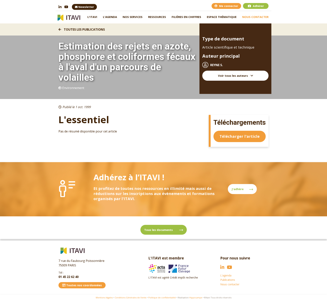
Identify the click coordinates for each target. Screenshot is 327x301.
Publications (227, 280)
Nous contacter (255, 17)
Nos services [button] (132, 17)
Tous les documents (159, 230)
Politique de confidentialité (162, 297)
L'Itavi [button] (92, 17)
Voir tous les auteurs (233, 75)
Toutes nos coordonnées (83, 285)
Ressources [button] (157, 17)
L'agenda (110, 17)
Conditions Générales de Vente (130, 297)
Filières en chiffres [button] (186, 17)
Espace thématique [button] (222, 17)
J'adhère (238, 189)
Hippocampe (195, 297)
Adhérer (258, 6)
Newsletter (86, 7)
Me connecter (228, 6)
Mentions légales (104, 297)
